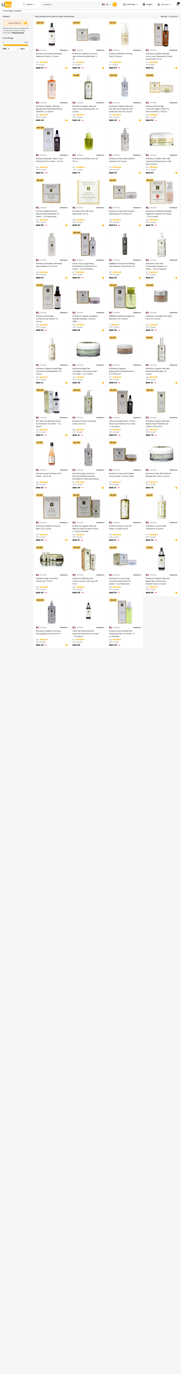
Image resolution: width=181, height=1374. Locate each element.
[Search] (115, 4)
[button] (130, 4)
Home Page (7, 11)
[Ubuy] (7, 4)
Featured (173, 16)
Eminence (64, 50)
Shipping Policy (18, 33)
